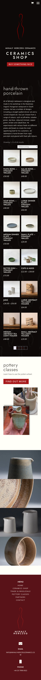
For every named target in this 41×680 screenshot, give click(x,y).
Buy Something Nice (20, 64)
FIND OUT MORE (16, 381)
